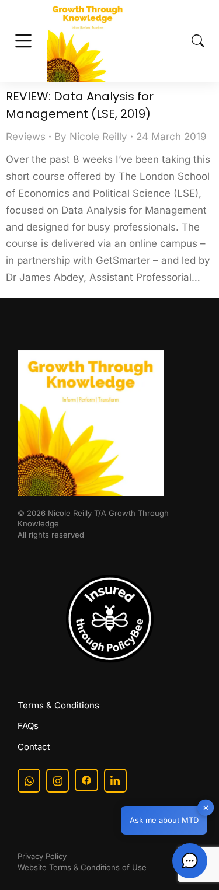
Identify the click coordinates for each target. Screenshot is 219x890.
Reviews (26, 136)
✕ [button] (206, 807)
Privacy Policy (42, 856)
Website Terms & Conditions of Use (82, 867)
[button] (189, 860)
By (90, 136)
